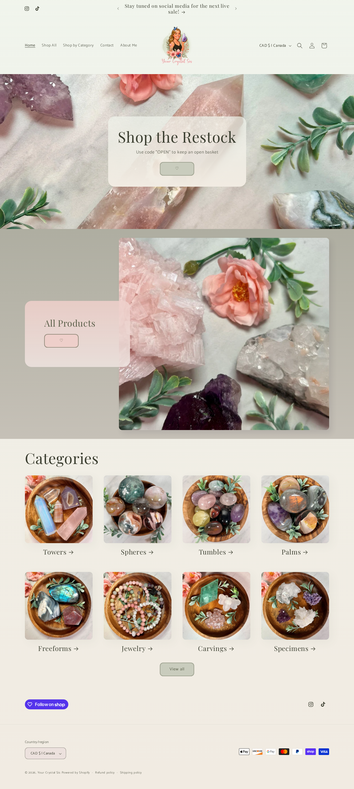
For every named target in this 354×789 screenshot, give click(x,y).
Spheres (134, 552)
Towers (55, 552)
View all (177, 669)
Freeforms (55, 648)
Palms (291, 552)
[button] (300, 46)
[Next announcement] (236, 8)
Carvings (212, 648)
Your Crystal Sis (49, 772)
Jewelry (134, 648)
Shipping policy (131, 772)
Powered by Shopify (76, 772)
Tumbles (212, 552)
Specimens (291, 648)
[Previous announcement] (118, 8)
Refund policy (105, 772)
